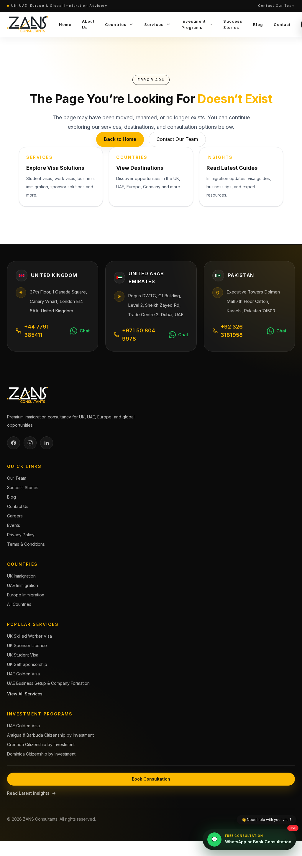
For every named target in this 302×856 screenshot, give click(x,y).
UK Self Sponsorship (27, 664)
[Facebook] (13, 442)
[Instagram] (30, 442)
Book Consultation (151, 778)
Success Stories (22, 487)
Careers (15, 515)
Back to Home (120, 139)
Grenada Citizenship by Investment (41, 744)
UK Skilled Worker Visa (29, 636)
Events (13, 525)
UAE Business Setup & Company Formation (48, 683)
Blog (11, 496)
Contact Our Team (276, 6)
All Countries (19, 604)
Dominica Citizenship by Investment (41, 753)
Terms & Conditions (26, 544)
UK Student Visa (22, 654)
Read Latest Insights (31, 793)
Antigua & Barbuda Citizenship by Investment (50, 735)
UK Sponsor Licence (27, 645)
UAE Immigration (22, 585)
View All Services (24, 693)
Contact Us (17, 506)
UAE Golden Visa (23, 673)
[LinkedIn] (46, 442)
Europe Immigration (25, 594)
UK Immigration (21, 575)
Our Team (16, 478)
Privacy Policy (21, 534)
